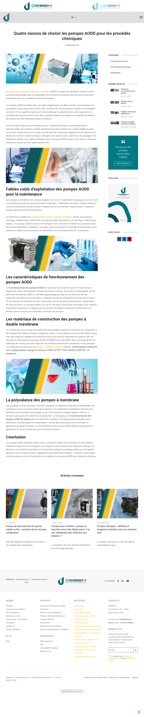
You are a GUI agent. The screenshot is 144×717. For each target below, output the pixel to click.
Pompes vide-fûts (47, 619)
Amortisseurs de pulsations (51, 613)
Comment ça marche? (119, 61)
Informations (116, 73)
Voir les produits (123, 163)
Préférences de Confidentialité (95, 678)
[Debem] (6, 17)
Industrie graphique (81, 643)
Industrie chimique (81, 623)
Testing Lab (10, 626)
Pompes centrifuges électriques (52, 616)
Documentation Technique (121, 67)
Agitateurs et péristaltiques (50, 626)
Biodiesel (77, 609)
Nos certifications (13, 613)
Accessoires (45, 623)
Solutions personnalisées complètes (54, 630)
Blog (7, 641)
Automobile (78, 606)
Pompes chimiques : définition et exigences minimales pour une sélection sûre (117, 529)
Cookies (135, 678)
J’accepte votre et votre (122, 658)
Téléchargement (46, 641)
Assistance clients (13, 616)
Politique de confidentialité (119, 678)
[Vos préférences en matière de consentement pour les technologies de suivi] (139, 712)
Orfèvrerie (78, 653)
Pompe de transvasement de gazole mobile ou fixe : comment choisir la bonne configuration (26, 529)
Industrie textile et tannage (84, 657)
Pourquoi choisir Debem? (15, 609)
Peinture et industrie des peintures (87, 626)
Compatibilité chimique (49, 648)
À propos (9, 606)
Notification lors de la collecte (72, 691)
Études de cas (45, 651)
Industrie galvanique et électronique (88, 630)
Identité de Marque (13, 630)
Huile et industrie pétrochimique (86, 640)
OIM (41, 645)
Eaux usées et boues (82, 613)
